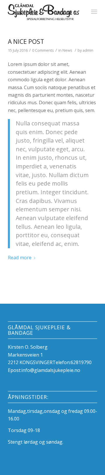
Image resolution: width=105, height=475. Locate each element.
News (67, 50)
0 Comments (43, 50)
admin (88, 50)
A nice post (26, 41)
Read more (20, 257)
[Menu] (94, 12)
